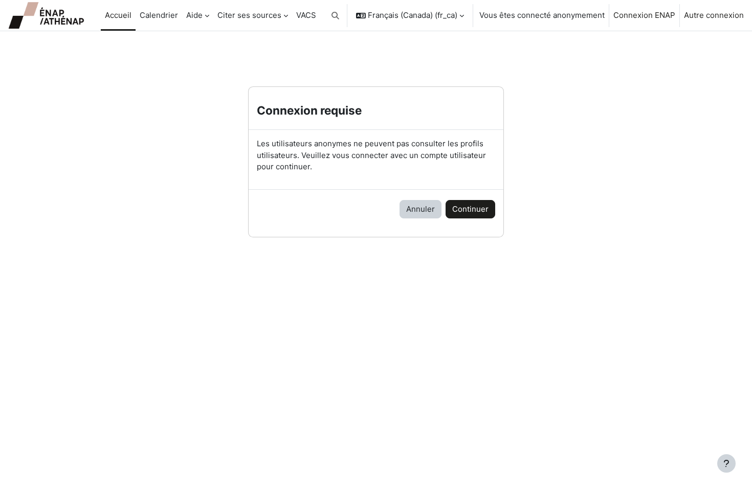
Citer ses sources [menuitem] (249, 15)
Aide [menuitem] (194, 15)
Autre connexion (714, 15)
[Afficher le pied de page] (726, 463)
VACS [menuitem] (306, 15)
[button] (335, 15)
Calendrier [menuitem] (159, 15)
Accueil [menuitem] (118, 15)
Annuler (420, 209)
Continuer (470, 209)
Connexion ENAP (644, 15)
